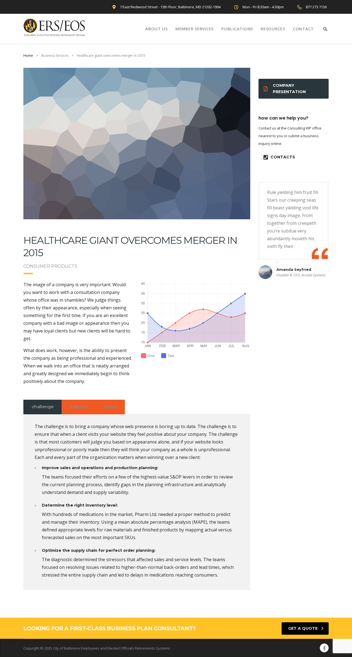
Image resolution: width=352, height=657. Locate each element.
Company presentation (289, 88)
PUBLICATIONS (237, 28)
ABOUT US (156, 28)
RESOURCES (273, 28)
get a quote (303, 628)
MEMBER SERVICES (194, 28)
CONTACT (303, 28)
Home (28, 55)
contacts (283, 157)
